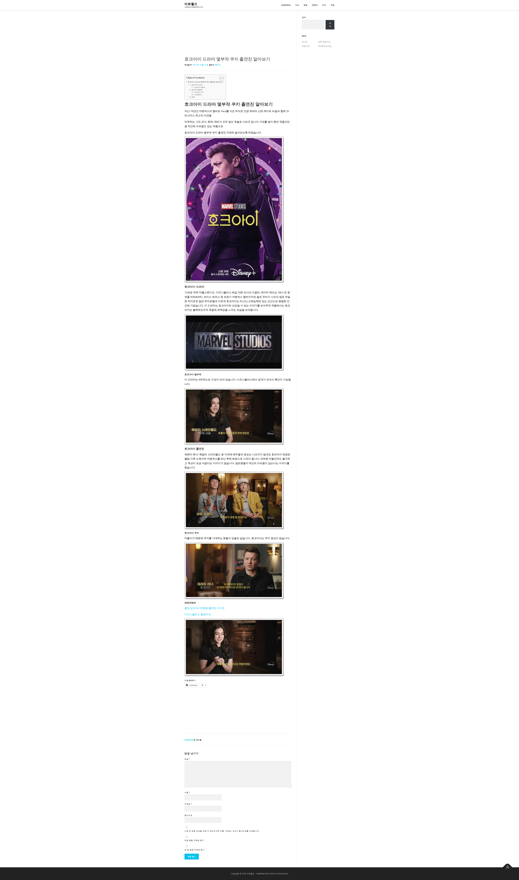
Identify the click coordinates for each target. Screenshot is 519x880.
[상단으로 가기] (507, 867)
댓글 (187, 759)
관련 (193, 97)
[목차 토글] (220, 78)
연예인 (315, 5)
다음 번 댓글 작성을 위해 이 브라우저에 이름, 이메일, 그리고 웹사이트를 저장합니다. (222, 831)
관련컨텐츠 (198, 95)
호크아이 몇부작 (200, 87)
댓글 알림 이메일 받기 (194, 840)
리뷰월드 (190, 4)
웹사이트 (188, 815)
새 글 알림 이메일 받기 (194, 850)
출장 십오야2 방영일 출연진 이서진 (204, 608)
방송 (305, 5)
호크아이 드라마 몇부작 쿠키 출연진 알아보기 (205, 82)
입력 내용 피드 (324, 41)
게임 (333, 5)
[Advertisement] (237, 36)
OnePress (261, 873)
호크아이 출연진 (197, 90)
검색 (304, 17)
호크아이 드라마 (197, 85)
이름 (187, 792)
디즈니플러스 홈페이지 (197, 614)
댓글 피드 (306, 46)
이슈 (297, 5)
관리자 (218, 65)
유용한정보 (286, 5)
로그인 (305, 41)
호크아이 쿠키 (199, 92)
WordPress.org (324, 46)
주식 (324, 5)
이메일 (188, 804)
